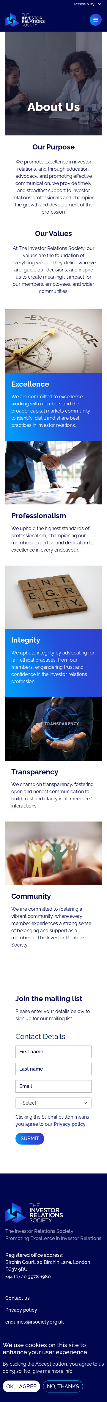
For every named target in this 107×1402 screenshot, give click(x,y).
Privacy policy (70, 1124)
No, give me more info (48, 1371)
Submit (30, 1138)
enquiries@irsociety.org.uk (34, 1322)
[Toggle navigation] (96, 20)
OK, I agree (21, 1386)
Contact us (17, 1298)
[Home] (25, 20)
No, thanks (63, 1386)
